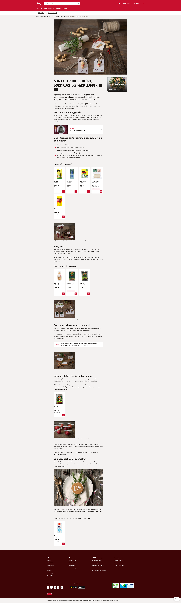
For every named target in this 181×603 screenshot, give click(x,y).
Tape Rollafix (82, 181)
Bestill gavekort (72, 560)
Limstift (56, 181)
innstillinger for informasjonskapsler (111, 600)
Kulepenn (69, 181)
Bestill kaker (72, 565)
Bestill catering (72, 568)
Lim (55, 208)
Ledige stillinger (50, 565)
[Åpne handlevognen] (143, 3)
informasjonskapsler (87, 600)
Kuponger (58, 8)
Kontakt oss (116, 568)
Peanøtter (56, 283)
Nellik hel (81, 283)
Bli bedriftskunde (95, 568)
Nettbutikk (39, 8)
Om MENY (49, 560)
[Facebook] (48, 587)
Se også (65, 8)
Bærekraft (49, 570)
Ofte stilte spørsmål (118, 560)
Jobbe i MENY (50, 563)
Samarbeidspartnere (51, 573)
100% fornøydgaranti (119, 565)
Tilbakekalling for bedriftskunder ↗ (99, 570)
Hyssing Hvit (95, 181)
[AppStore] (81, 587)
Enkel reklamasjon (118, 563)
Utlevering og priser (96, 563)
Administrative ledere (52, 568)
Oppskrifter (51, 8)
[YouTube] (55, 587)
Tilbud (45, 8)
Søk (78, 3)
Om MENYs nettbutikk (97, 560)
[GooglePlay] (73, 587)
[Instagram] (51, 587)
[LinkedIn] (58, 587)
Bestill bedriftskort (73, 563)
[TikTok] (62, 587)
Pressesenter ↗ (50, 575)
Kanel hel (56, 406)
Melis (55, 535)
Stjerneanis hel (70, 283)
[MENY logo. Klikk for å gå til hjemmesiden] (38, 3)
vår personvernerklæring (77, 600)
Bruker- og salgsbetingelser (98, 565)
